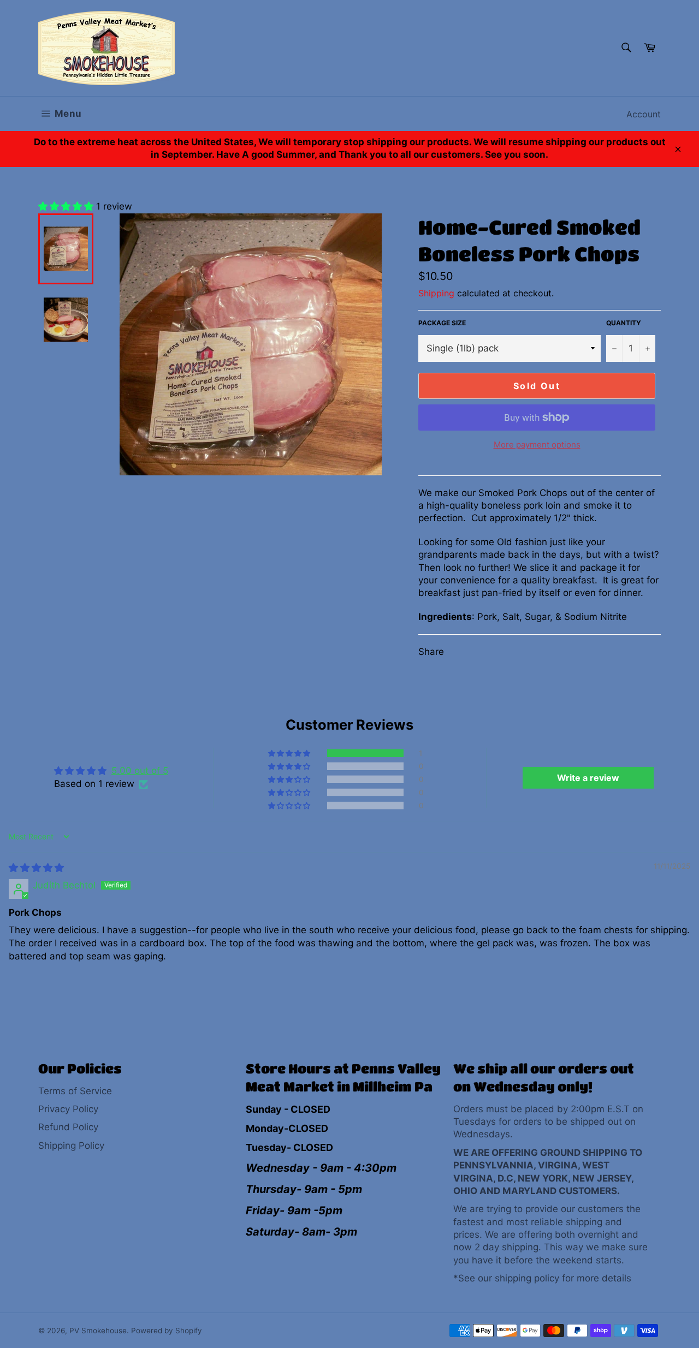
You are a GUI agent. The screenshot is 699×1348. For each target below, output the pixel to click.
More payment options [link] (537, 444)
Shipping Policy (71, 1145)
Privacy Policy (68, 1109)
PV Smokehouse (98, 1330)
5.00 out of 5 (139, 770)
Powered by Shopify (166, 1330)
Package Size (442, 323)
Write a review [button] (588, 777)
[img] (36, 867)
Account (643, 114)
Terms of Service (75, 1090)
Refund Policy (68, 1127)
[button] (67, 206)
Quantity (623, 323)
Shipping (436, 293)
